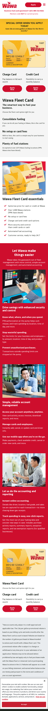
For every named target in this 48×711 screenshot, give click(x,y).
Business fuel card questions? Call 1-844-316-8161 (24, 11)
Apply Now (12, 89)
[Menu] (43, 4)
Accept (24, 704)
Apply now (12, 609)
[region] (24, 693)
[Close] (44, 681)
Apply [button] (33, 5)
